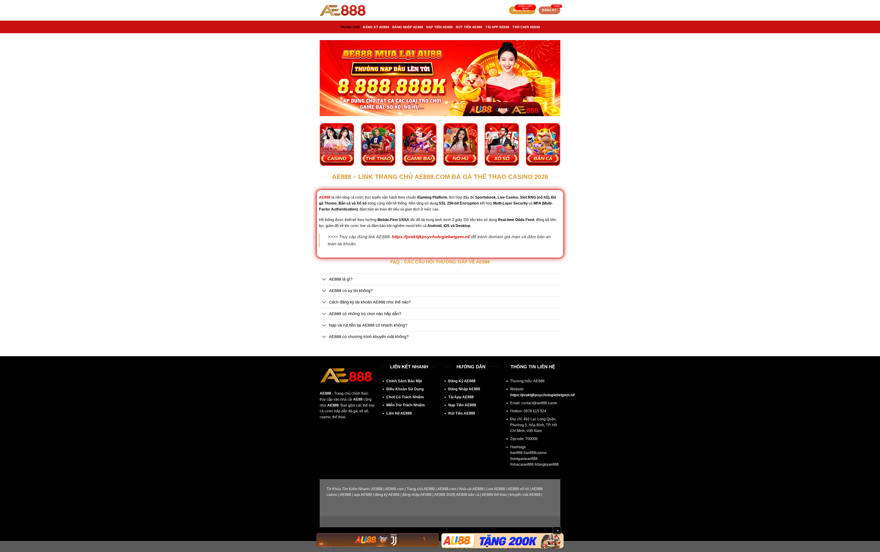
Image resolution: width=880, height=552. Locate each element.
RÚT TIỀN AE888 (469, 27)
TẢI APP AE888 (497, 27)
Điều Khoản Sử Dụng (405, 389)
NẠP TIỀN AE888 (439, 27)
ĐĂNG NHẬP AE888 (407, 27)
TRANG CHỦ (350, 27)
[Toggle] (324, 279)
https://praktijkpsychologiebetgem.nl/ (431, 236)
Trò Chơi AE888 (526, 27)
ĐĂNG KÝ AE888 (376, 27)
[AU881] (377, 540)
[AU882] (502, 540)
